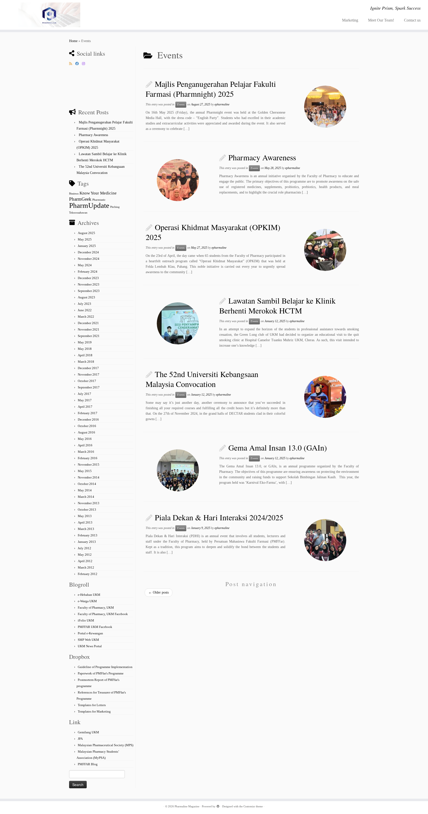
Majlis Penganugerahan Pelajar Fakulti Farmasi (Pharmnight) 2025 (211, 88)
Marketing (350, 20)
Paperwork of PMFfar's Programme (101, 673)
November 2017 (88, 374)
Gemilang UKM (88, 732)
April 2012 (85, 561)
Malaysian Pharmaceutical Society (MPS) (105, 745)
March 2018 (86, 361)
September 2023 (89, 291)
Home (73, 41)
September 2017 (89, 387)
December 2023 (88, 278)
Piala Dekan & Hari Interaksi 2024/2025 (219, 517)
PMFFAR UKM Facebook (95, 627)
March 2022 (86, 316)
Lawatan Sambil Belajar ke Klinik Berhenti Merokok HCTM (277, 305)
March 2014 (86, 497)
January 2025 (87, 246)
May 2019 (85, 342)
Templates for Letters (92, 705)
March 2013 (86, 529)
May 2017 (85, 400)
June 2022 (85, 310)
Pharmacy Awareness (93, 135)
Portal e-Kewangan (90, 633)
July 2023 (84, 304)
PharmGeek (80, 199)
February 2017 (87, 413)
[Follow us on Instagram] (85, 64)
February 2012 (87, 574)
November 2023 (88, 284)
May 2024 (85, 265)
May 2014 (85, 490)
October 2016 (87, 426)
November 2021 (88, 329)
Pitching (115, 207)
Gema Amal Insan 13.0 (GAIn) (277, 447)
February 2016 (87, 458)
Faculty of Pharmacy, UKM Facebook (103, 614)
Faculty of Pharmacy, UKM (96, 607)
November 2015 (88, 464)
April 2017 (85, 406)
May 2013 (85, 516)
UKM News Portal (90, 646)
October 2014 (87, 484)
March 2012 (86, 567)
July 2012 (84, 548)
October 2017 (87, 381)
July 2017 (84, 394)
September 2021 (89, 336)
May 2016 (85, 439)
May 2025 (85, 239)
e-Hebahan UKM (89, 595)
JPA (80, 739)
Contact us (412, 20)
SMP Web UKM (88, 640)
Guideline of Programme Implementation (105, 667)
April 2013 (85, 522)
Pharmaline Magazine (187, 806)
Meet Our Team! (381, 20)
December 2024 (88, 252)
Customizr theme (253, 806)
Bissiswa (74, 193)
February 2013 (87, 535)
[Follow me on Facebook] (78, 64)
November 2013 (88, 503)
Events (181, 104)
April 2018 (85, 355)
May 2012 (85, 554)
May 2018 (85, 349)
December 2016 (88, 419)
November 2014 (88, 477)
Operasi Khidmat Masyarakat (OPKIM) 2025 (213, 232)
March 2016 (86, 452)
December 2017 (88, 368)
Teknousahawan (78, 212)
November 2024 (88, 259)
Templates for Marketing (94, 711)
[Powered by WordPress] (218, 805)
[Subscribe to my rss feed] (72, 64)
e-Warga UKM (87, 601)
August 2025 (86, 233)
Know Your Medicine (98, 193)
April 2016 (85, 445)
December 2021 (88, 323)
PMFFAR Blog (88, 764)
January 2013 (87, 542)
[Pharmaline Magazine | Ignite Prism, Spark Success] (49, 14)
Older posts (158, 592)
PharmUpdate (89, 205)
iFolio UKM (86, 620)
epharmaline (221, 104)
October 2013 (87, 509)
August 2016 (86, 432)
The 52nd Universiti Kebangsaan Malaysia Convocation (202, 379)
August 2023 (86, 297)
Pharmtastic (99, 199)
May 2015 (85, 471)
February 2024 (87, 271)
